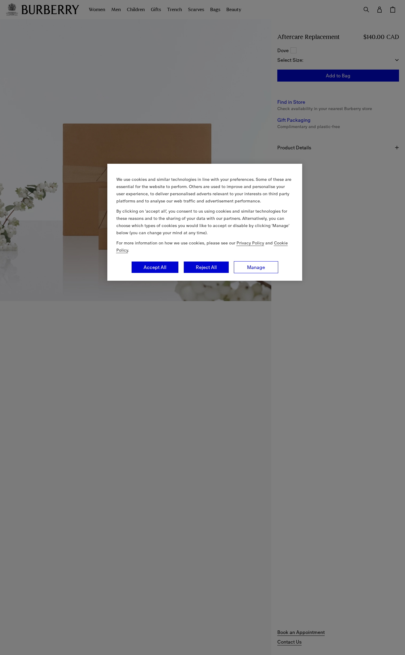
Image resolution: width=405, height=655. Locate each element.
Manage (256, 267)
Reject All (206, 267)
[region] (204, 222)
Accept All (155, 267)
